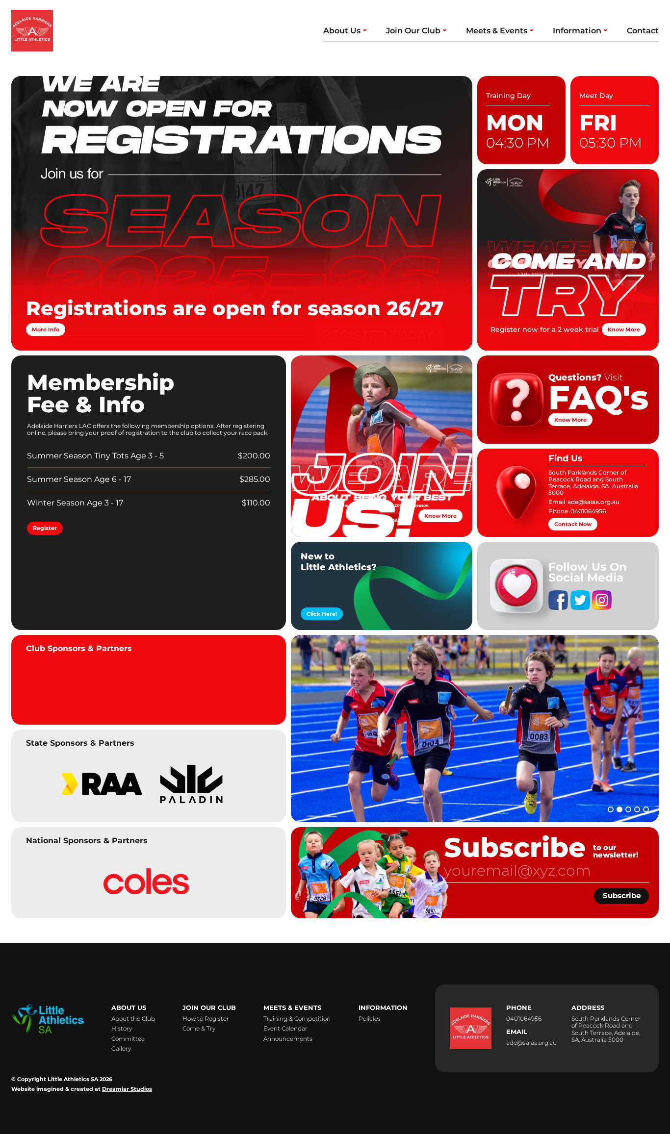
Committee (128, 1038)
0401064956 (588, 511)
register (45, 528)
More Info (45, 329)
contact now (573, 524)
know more (624, 329)
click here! (322, 613)
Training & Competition (297, 1018)
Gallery (121, 1048)
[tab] (611, 809)
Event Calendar (285, 1028)
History (121, 1028)
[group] (101, 781)
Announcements (287, 1038)
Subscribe (622, 895)
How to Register (205, 1018)
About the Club (133, 1018)
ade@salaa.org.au (593, 502)
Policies (370, 1018)
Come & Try (198, 1028)
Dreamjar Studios (127, 1089)
